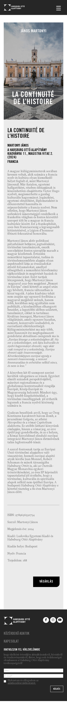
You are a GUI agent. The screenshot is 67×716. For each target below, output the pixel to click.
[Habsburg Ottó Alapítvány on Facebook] (46, 620)
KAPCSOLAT (11, 642)
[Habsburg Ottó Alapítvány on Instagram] (53, 620)
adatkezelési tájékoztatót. (22, 683)
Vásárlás (46, 582)
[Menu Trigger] (58, 8)
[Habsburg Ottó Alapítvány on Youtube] (60, 620)
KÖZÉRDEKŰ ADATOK (16, 634)
